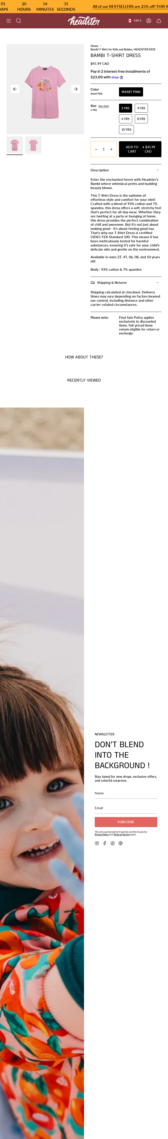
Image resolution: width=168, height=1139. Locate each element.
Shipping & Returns (112, 282)
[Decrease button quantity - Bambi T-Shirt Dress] (96, 149)
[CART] (159, 21)
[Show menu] (8, 21)
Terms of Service (122, 834)
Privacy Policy (102, 834)
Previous (14, 89)
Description (100, 170)
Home (94, 46)
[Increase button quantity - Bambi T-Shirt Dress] (111, 149)
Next (75, 89)
